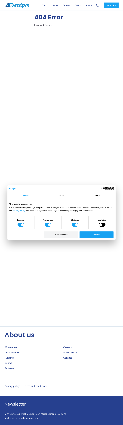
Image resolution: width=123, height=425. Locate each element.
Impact (8, 363)
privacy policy (18, 211)
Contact (67, 357)
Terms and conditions (35, 386)
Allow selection (61, 235)
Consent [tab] (25, 195)
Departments (12, 352)
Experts (66, 5)
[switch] (48, 225)
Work (55, 5)
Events (78, 5)
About (89, 5)
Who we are (11, 347)
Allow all (96, 235)
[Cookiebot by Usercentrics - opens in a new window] (103, 188)
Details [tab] (62, 195)
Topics (45, 5)
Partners (9, 368)
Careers (67, 347)
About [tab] (97, 195)
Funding (9, 357)
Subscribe (111, 5)
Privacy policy (12, 386)
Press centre (70, 352)
